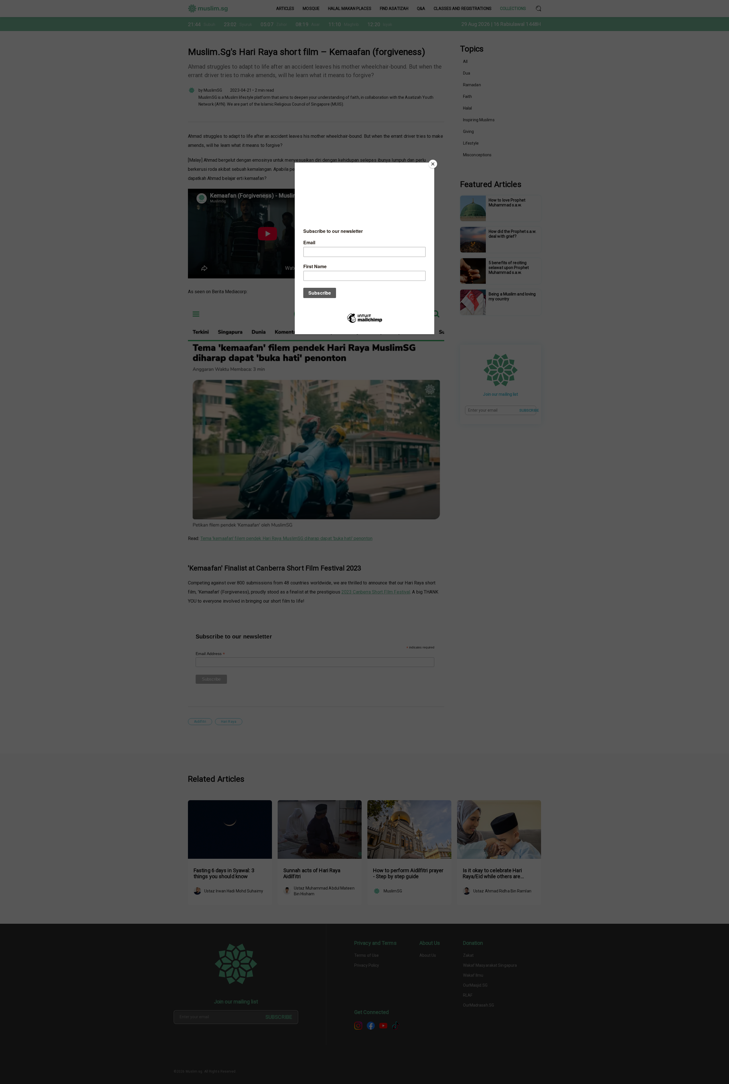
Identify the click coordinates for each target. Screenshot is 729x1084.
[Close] (433, 164)
